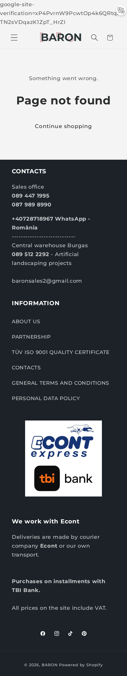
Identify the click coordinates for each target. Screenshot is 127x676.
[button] (14, 38)
